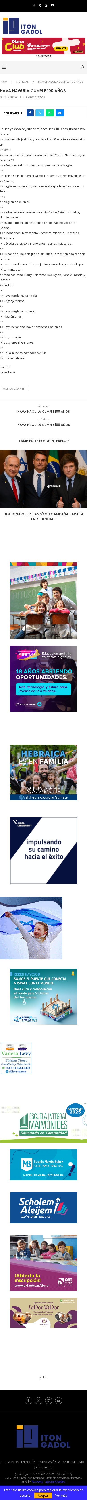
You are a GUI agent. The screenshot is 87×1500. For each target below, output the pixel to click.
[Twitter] (39, 5)
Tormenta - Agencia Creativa (48, 1482)
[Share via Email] (60, 112)
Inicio (3, 81)
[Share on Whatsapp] (50, 112)
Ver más (61, 1495)
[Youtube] (52, 5)
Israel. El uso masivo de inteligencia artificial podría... (43, 517)
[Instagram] (46, 5)
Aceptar (43, 1495)
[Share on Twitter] (39, 112)
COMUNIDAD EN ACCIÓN (20, 1462)
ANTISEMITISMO (73, 1462)
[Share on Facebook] (30, 112)
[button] (4, 488)
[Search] (82, 67)
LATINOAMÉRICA (49, 1462)
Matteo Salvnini (14, 388)
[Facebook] (34, 5)
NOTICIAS (22, 81)
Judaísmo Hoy (43, 1467)
